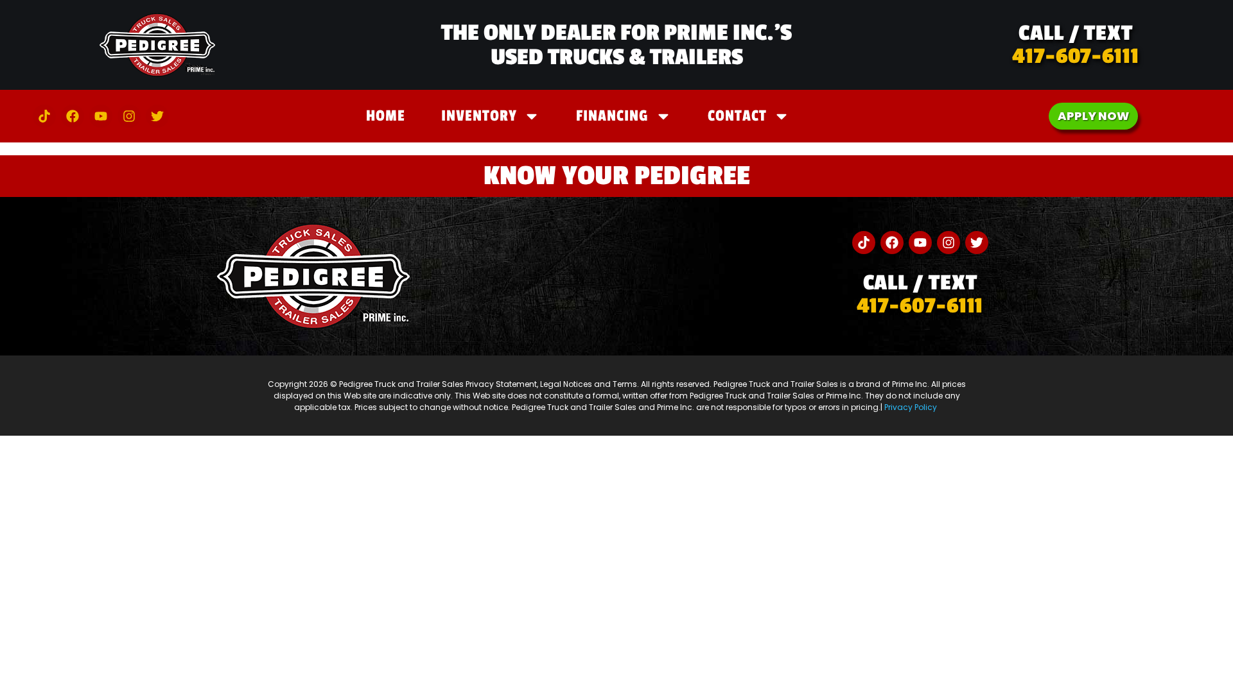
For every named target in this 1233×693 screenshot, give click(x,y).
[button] (1076, 45)
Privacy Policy (911, 407)
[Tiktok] (44, 116)
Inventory (479, 116)
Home (385, 116)
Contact (737, 116)
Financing (612, 116)
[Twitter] (157, 116)
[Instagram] (129, 116)
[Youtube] (100, 116)
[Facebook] (72, 116)
